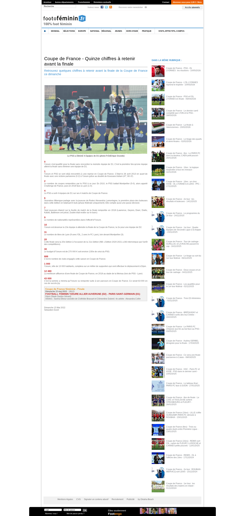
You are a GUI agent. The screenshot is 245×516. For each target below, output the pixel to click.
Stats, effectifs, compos (171, 31)
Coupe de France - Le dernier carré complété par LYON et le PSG (182, 112)
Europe (82, 31)
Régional (106, 31)
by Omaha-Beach (146, 499)
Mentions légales (65, 499)
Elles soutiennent (117, 510)
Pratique (146, 31)
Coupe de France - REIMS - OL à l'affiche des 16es (181, 456)
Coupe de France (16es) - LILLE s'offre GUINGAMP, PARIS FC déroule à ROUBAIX (183, 414)
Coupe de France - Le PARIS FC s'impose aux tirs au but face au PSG (182, 327)
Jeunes (118, 31)
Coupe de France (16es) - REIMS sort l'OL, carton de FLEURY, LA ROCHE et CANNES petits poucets (183, 443)
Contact (165, 2)
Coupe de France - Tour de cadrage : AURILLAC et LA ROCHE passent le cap (183, 243)
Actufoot (47, 2)
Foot (115, 513)
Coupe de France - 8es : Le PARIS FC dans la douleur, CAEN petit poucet (183, 154)
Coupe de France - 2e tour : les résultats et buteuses (180, 200)
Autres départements (64, 2)
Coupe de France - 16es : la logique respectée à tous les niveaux (182, 168)
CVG (78, 499)
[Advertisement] (102, 44)
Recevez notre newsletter (131, 7)
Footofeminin (84, 2)
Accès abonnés (192, 7)
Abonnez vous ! (51, 513)
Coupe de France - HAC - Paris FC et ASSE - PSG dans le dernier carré (183, 370)
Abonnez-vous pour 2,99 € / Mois (187, 2)
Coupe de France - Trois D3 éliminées (183, 298)
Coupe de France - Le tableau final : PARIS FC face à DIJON (182, 384)
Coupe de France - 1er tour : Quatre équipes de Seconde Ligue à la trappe (183, 228)
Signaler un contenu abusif (96, 499)
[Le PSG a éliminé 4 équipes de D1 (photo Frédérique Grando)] (95, 86)
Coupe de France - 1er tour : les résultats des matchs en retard (180, 484)
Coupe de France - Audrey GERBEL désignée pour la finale (182, 342)
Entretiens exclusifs (102, 2)
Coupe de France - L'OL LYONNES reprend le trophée (182, 83)
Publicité (130, 499)
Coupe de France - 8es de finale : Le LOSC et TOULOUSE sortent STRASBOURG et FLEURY (182, 399)
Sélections (69, 31)
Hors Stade (132, 31)
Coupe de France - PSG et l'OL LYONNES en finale (180, 97)
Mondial (55, 31)
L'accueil (45, 31)
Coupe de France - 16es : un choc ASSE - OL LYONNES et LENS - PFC (183, 182)
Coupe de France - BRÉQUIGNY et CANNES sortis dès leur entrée (182, 313)
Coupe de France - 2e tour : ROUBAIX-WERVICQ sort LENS (183, 470)
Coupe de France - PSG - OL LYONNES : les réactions (179, 69)
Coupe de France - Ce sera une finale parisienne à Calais (183, 356)
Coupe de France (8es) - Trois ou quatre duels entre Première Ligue (181, 428)
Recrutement (117, 499)
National (95, 31)
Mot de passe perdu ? (75, 513)
